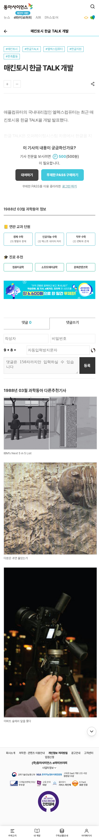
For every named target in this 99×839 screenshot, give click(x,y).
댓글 (27, 322)
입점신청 (49, 757)
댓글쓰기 (72, 322)
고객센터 (88, 753)
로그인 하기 (69, 186)
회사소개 (10, 753)
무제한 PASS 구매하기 (62, 175)
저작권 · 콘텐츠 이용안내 (32, 753)
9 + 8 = (10, 350)
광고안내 (75, 753)
